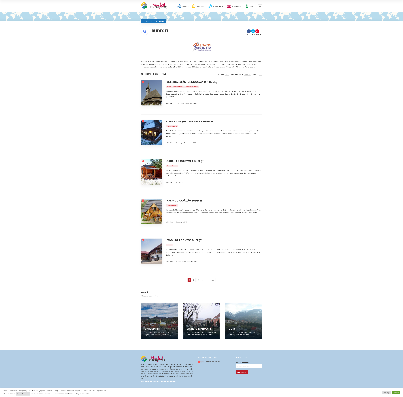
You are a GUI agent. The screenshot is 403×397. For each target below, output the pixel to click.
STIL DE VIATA (218, 6)
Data (246, 74)
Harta (149, 21)
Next (212, 280)
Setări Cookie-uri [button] (23, 394)
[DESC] (260, 74)
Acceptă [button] (396, 393)
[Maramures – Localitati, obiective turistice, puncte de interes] (150, 5)
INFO (251, 6)
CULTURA (200, 6)
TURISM (184, 6)
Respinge (386, 393)
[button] (260, 6)
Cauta (161, 21)
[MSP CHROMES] (201, 47)
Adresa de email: (242, 362)
